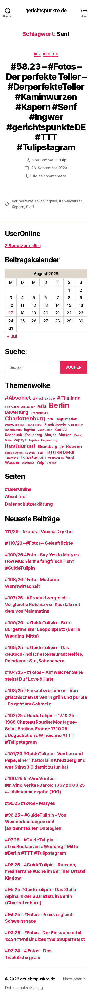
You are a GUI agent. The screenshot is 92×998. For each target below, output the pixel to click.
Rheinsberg (47, 447)
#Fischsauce (44, 398)
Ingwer (51, 201)
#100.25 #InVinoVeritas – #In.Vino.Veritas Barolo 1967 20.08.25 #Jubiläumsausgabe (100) (45, 785)
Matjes (50, 435)
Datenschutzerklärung (29, 504)
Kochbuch (13, 435)
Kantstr (60, 430)
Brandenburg (39, 413)
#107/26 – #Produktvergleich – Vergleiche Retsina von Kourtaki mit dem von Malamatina (42, 604)
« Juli (12, 336)
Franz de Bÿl (34, 424)
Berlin (59, 405)
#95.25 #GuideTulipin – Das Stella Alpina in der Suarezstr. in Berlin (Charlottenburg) (40, 896)
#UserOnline (18, 489)
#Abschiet (18, 398)
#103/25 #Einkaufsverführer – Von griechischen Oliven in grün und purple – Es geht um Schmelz (46, 697)
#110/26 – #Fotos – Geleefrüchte (39, 543)
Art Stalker (28, 407)
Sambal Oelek (14, 452)
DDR (50, 419)
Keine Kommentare (49, 176)
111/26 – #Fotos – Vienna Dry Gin (38, 531)
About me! (16, 496)
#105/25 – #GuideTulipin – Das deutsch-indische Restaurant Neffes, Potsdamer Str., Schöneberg (44, 654)
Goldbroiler (75, 424)
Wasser (12, 462)
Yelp (40, 462)
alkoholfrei (12, 407)
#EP (37, 54)
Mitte (8, 440)
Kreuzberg (33, 435)
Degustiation (66, 419)
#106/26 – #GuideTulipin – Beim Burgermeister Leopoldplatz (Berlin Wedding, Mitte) (42, 629)
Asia (42, 406)
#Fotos (50, 54)
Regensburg (49, 440)
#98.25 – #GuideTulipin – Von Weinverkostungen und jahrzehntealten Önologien (35, 821)
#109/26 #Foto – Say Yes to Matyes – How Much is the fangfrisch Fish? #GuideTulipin (43, 561)
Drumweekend (14, 424)
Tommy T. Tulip (53, 160)
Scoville (30, 452)
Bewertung (16, 412)
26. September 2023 (49, 167)
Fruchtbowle (55, 424)
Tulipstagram (33, 457)
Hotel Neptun (13, 430)
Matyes (65, 435)
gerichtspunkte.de (46, 10)
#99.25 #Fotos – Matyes (30, 803)
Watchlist (28, 463)
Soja (40, 452)
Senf (30, 206)
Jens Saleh (45, 430)
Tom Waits (11, 457)
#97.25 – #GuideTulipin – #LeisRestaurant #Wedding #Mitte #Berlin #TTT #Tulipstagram (41, 846)
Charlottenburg (25, 418)
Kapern (18, 206)
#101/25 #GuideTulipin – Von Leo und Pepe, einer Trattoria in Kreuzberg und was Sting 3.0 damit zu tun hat (45, 760)
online (22, 245)
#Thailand (69, 398)
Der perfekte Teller (28, 201)
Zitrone (51, 463)
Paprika (34, 440)
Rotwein (74, 446)
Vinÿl (70, 457)
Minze (78, 435)
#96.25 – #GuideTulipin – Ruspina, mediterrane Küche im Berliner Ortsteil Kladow (46, 871)
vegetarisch (56, 457)
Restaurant (20, 445)
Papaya (20, 440)
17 (11, 313)
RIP (61, 447)
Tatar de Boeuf (60, 452)
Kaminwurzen (71, 201)
